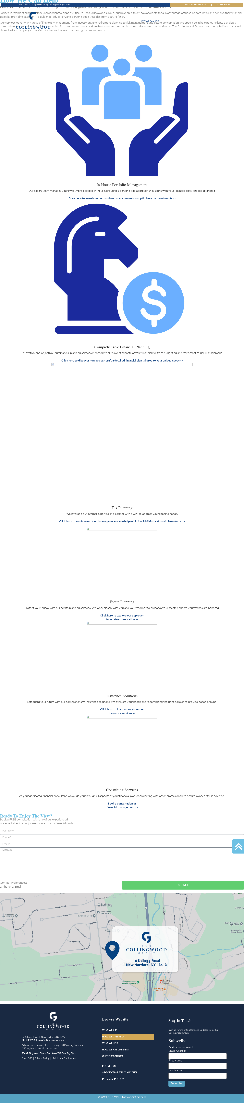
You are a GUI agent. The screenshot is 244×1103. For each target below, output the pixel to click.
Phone (7, 887)
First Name (175, 1061)
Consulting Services (122, 789)
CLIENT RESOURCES (223, 21)
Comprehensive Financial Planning (122, 346)
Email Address (178, 1051)
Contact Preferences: (14, 883)
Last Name (175, 1070)
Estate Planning (122, 601)
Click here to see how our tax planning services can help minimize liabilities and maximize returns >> (122, 522)
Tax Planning (122, 507)
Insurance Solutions (122, 695)
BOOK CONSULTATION (195, 5)
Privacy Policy (42, 1059)
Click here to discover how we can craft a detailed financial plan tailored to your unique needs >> (122, 361)
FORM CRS (109, 1066)
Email (18, 887)
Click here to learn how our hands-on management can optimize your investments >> (122, 198)
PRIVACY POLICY (113, 1079)
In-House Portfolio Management (122, 184)
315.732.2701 (26, 5)
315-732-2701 (28, 1040)
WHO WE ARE (128, 21)
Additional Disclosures (64, 1059)
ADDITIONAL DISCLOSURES (119, 1072)
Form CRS (27, 1059)
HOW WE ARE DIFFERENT (196, 21)
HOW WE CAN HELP (149, 21)
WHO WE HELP (172, 21)
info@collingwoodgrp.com (53, 5)
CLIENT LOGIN (223, 5)
